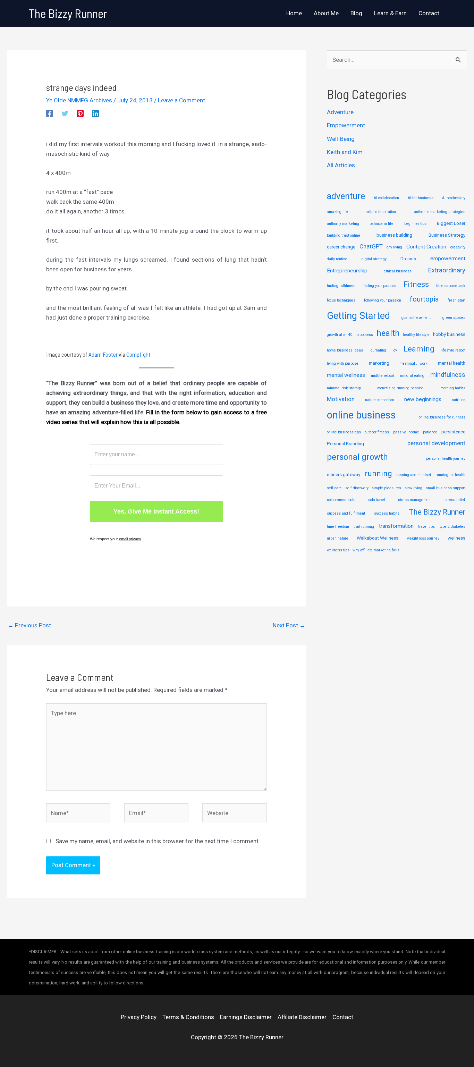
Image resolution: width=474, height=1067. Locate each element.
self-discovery (357, 488)
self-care (334, 488)
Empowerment (346, 125)
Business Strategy (447, 235)
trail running (364, 526)
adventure (346, 196)
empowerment (447, 258)
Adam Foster (103, 354)
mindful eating (412, 375)
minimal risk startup (344, 388)
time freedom (338, 526)
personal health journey (445, 458)
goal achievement (416, 317)
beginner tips (415, 223)
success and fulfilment (346, 513)
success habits (386, 513)
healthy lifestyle (416, 334)
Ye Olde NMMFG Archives (79, 100)
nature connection (379, 400)
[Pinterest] (80, 113)
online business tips (344, 432)
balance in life (381, 223)
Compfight (138, 354)
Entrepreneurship (347, 271)
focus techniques (341, 300)
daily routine (337, 259)
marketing (379, 363)
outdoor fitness (377, 432)
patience (430, 432)
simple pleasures (386, 488)
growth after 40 (339, 334)
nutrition (458, 400)
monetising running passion (400, 388)
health (388, 333)
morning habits (452, 388)
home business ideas (345, 350)
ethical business (398, 271)
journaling (378, 350)
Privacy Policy (138, 1017)
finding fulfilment (341, 285)
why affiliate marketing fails (376, 550)
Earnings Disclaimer (246, 1017)
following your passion (382, 300)
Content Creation (426, 247)
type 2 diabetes (452, 526)
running (378, 473)
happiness (364, 334)
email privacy (130, 539)
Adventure (340, 112)
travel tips (426, 526)
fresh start (456, 300)
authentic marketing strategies (439, 212)
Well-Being (341, 138)
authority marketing (343, 223)
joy (394, 350)
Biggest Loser (451, 223)
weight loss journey (423, 538)
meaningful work (413, 363)
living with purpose (342, 363)
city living (394, 247)
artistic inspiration (381, 212)
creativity (457, 247)
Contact (342, 1017)
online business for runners (442, 417)
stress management (415, 500)
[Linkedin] (95, 113)
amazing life (337, 212)
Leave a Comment (181, 100)
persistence (453, 431)
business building (394, 235)
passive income (406, 432)
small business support (445, 488)
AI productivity (453, 198)
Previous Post (29, 625)
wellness (456, 538)
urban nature (337, 538)
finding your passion (379, 285)
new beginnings (422, 399)
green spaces (453, 317)
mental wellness (346, 375)
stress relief (455, 500)
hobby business (449, 334)
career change (341, 246)
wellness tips (338, 550)
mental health (451, 363)
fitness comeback (450, 285)
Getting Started (358, 315)
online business (361, 415)
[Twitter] (64, 113)
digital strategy (374, 259)
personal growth (357, 457)
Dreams (408, 258)
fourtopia (424, 299)
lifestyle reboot (453, 350)
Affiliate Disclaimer (302, 1017)
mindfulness (447, 375)
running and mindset (413, 475)
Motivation (341, 399)
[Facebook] (49, 113)
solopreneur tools (341, 500)
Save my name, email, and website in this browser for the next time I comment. (158, 841)
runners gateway (343, 474)
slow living (413, 488)
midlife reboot (382, 375)
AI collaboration (386, 198)
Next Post (289, 625)
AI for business (420, 198)
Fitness (416, 284)
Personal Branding (345, 443)
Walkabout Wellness (377, 538)
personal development (436, 443)
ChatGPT (371, 246)
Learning (419, 349)
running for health (450, 475)
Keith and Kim (345, 152)
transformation (396, 526)
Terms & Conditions (188, 1017)
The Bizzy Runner (68, 13)
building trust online (343, 235)
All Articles (341, 165)
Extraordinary (446, 270)
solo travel (376, 500)
